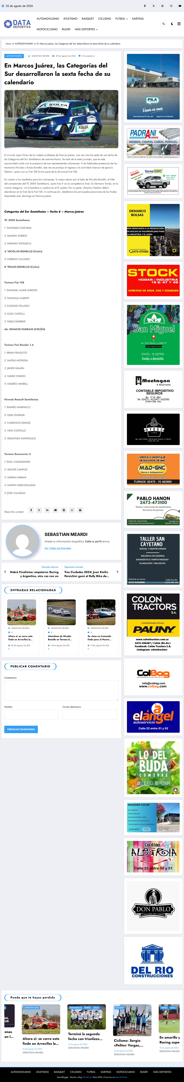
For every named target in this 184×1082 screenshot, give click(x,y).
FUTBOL (120, 19)
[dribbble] (162, 6)
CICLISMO (104, 19)
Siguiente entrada (73, 567)
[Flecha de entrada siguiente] (117, 572)
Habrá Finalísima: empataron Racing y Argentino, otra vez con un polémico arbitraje (34, 574)
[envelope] (55, 510)
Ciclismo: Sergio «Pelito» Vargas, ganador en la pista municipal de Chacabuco (20, 1043)
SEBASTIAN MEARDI (40, 55)
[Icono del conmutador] (178, 24)
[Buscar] (164, 24)
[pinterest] (64, 510)
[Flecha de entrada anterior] (5, 572)
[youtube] (180, 6)
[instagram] (171, 6)
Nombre (8, 706)
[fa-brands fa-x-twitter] (154, 6)
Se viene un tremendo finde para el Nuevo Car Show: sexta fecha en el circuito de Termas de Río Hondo (100, 638)
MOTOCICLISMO (47, 29)
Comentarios (10, 677)
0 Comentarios (88, 55)
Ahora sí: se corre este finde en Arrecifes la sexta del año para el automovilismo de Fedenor (20, 638)
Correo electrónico (72, 706)
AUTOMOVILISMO (48, 19)
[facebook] (31, 510)
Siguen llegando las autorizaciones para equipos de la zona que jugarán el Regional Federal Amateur (113, 1033)
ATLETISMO (70, 19)
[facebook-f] (145, 6)
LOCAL (64, 1007)
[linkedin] (47, 510)
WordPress (87, 1077)
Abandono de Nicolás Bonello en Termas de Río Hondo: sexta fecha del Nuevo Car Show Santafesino (59, 638)
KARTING (138, 19)
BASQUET (88, 19)
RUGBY (66, 29)
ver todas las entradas (58, 548)
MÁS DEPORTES (85, 29)
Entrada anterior (50, 567)
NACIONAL (111, 1007)
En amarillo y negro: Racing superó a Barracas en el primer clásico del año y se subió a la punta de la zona (68, 1040)
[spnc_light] (172, 24)
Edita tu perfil (93, 541)
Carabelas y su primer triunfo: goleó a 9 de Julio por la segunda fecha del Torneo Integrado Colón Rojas (160, 1037)
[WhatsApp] (72, 510)
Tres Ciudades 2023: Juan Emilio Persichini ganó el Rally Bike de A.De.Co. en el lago (86, 574)
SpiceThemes (121, 1077)
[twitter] (39, 510)
